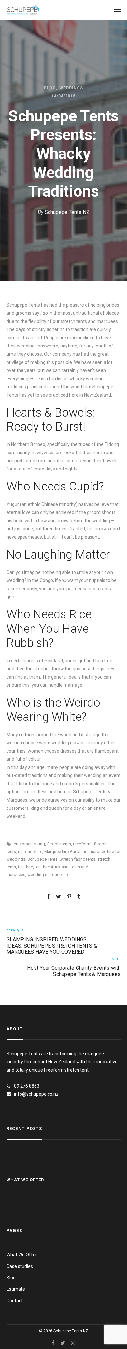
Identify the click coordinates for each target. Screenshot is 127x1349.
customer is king (29, 844)
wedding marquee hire (48, 874)
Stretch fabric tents (77, 859)
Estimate (16, 1289)
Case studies (20, 1266)
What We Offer (22, 1254)
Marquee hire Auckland (66, 851)
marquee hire (30, 851)
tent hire (25, 866)
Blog (50, 88)
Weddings (71, 88)
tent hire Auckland (52, 866)
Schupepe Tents (42, 859)
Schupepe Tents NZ (67, 212)
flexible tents (59, 844)
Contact (15, 1300)
